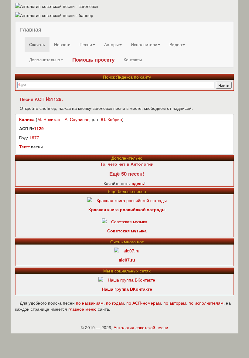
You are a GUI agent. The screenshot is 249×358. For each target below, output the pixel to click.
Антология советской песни (141, 327)
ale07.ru (127, 260)
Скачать (37, 44)
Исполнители (144, 44)
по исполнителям (206, 303)
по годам (115, 303)
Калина (27, 119)
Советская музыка (127, 231)
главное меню (82, 309)
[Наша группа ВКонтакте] (126, 279)
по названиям (90, 303)
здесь (138, 183)
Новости (62, 44)
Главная (30, 29)
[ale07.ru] (126, 250)
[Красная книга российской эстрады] (127, 200)
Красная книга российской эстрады (126, 209)
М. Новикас (48, 119)
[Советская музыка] (124, 221)
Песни (86, 44)
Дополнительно (44, 59)
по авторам (174, 303)
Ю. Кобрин (111, 119)
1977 (34, 137)
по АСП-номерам (143, 303)
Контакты (133, 59)
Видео (175, 44)
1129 (39, 128)
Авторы (111, 44)
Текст (24, 147)
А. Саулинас (77, 119)
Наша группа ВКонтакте (127, 289)
